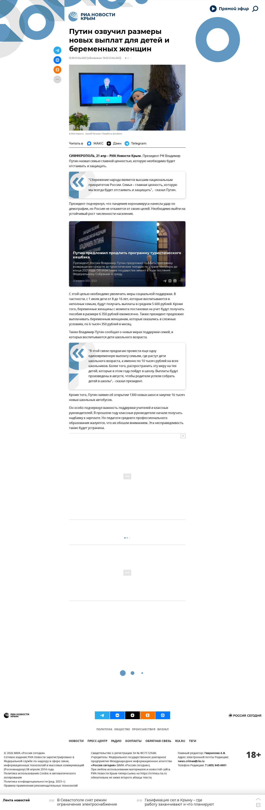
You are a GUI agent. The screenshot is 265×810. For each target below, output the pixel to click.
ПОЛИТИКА (104, 729)
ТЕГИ (192, 741)
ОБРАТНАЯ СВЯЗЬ (158, 741)
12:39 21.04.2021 (78, 58)
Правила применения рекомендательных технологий (41, 786)
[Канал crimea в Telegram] (102, 715)
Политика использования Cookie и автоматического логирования (40, 775)
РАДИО (116, 741)
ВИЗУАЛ (163, 729)
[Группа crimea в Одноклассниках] (147, 715)
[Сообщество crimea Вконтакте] (117, 715)
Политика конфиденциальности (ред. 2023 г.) (34, 782)
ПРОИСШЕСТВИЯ (143, 729)
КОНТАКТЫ (133, 741)
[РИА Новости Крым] (91, 16)
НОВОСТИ (76, 741)
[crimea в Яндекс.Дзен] (132, 715)
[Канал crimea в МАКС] (162, 715)
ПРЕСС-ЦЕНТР (97, 741)
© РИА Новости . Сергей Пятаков (84, 133)
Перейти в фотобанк (112, 133)
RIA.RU (180, 741)
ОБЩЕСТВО (122, 729)
